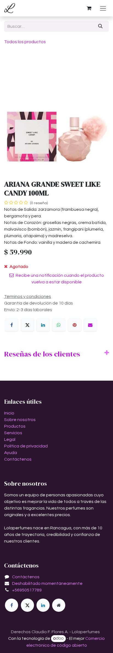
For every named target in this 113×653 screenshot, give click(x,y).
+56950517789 (27, 590)
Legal (9, 439)
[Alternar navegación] (103, 8)
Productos (15, 426)
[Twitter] (27, 605)
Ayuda (10, 452)
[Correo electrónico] (90, 324)
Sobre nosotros (20, 419)
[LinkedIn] (43, 324)
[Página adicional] (58, 605)
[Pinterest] (74, 324)
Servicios (13, 433)
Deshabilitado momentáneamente (47, 583)
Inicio (9, 413)
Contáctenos (18, 459)
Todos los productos (25, 42)
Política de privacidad (26, 446)
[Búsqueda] (100, 26)
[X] (27, 324)
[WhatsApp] (58, 324)
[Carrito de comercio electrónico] (89, 8)
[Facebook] (11, 324)
